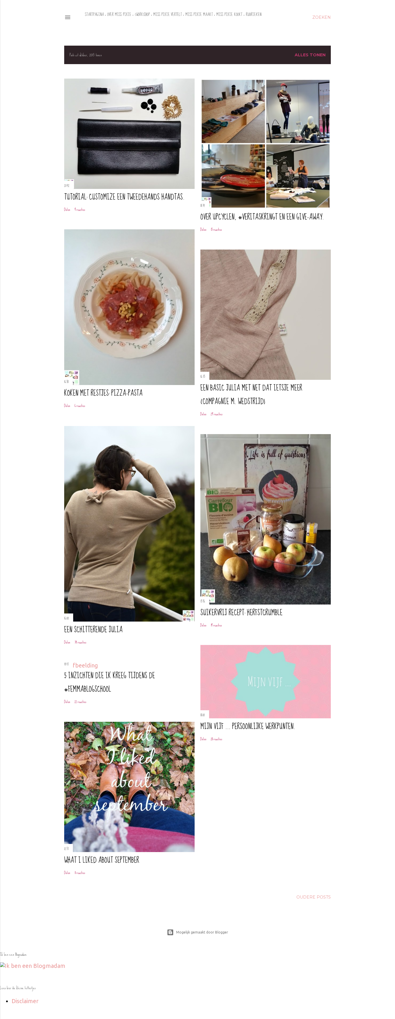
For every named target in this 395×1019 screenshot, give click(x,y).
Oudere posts (313, 897)
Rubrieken (253, 14)
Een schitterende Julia (93, 630)
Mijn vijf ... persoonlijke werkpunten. (247, 726)
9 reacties (80, 209)
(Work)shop (142, 14)
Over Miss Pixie (119, 14)
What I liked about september (101, 860)
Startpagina (94, 14)
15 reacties (216, 229)
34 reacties (80, 642)
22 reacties (80, 701)
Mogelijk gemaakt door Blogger (202, 932)
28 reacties (216, 739)
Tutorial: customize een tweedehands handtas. (124, 197)
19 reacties (216, 625)
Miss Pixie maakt (199, 14)
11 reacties (80, 872)
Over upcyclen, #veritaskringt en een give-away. (262, 217)
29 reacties (216, 414)
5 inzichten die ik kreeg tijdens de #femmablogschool (109, 682)
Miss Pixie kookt (229, 14)
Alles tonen (310, 54)
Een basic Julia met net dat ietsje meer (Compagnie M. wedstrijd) (251, 394)
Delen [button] (67, 209)
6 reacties (80, 405)
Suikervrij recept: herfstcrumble (241, 613)
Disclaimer (25, 1001)
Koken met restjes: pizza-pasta (103, 393)
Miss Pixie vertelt (167, 14)
